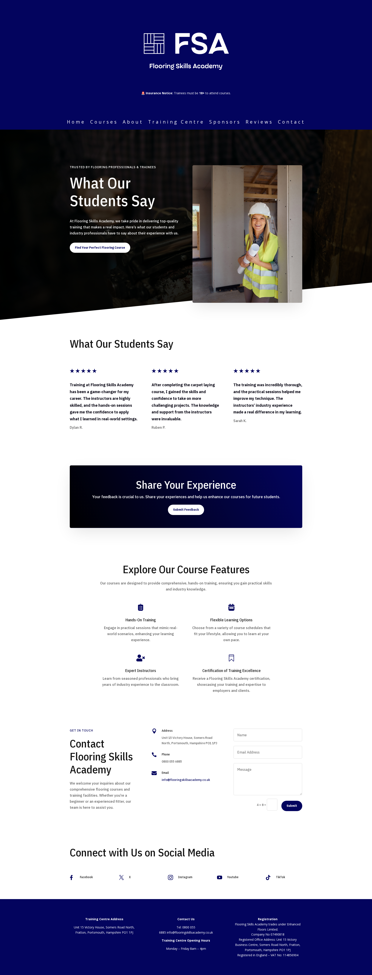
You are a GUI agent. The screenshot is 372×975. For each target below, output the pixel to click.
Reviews (259, 122)
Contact (291, 122)
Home (76, 122)
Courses (104, 122)
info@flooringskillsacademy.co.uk (186, 780)
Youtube (233, 877)
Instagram (185, 877)
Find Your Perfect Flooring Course (100, 248)
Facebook (86, 877)
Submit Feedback (186, 510)
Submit (292, 806)
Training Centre (176, 122)
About (133, 122)
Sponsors (225, 122)
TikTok (280, 877)
